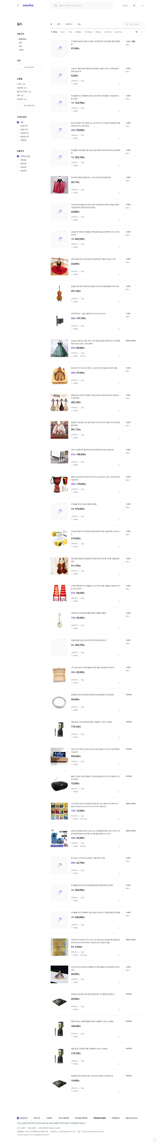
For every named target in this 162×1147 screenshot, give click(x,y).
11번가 (21, 84)
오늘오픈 (23, 167)
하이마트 (21, 99)
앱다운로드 (24, 1118)
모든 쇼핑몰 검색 (29, 105)
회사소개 (37, 1118)
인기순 (55, 32)
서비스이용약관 (63, 1118)
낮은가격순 (108, 32)
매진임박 (23, 164)
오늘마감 (23, 171)
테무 (20, 95)
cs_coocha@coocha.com (65, 1131)
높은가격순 (118, 32)
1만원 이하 (24, 126)
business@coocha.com (95, 1131)
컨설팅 (21, 49)
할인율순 (78, 32)
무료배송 (23, 160)
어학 (20, 42)
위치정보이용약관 (81, 1118)
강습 (20, 46)
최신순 (62, 32)
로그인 (125, 5)
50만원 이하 (24, 137)
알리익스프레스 (24, 91)
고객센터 (49, 1118)
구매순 (70, 32)
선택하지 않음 (25, 156)
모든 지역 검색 (29, 67)
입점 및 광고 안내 (131, 1118)
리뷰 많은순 (88, 32)
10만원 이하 (24, 133)
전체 (21, 122)
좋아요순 (98, 32)
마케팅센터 (116, 1118)
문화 (58, 24)
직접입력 (23, 140)
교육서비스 (23, 39)
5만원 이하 (24, 130)
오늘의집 (21, 87)
